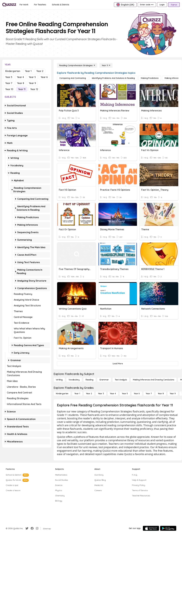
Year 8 (20, 83)
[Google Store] (168, 528)
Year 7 (8, 83)
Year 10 (9, 89)
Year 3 (8, 77)
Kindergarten (12, 71)
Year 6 (44, 77)
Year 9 (32, 83)
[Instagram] (37, 528)
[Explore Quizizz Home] (9, 4)
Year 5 (32, 77)
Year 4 (20, 77)
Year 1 (28, 71)
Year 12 (34, 89)
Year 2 (39, 71)
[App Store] (151, 528)
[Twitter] (26, 528)
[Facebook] (32, 528)
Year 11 (21, 89)
